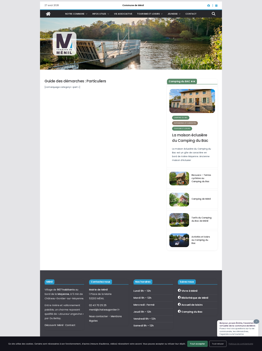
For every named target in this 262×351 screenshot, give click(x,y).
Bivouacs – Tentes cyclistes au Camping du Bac (201, 178)
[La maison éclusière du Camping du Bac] (192, 101)
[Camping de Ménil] (179, 199)
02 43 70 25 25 (97, 305)
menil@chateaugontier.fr (104, 309)
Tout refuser (218, 343)
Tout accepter (197, 343)
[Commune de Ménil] (48, 13)
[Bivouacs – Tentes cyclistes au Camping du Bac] (179, 179)
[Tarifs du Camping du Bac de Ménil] (179, 220)
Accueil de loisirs (192, 305)
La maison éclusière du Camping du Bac (190, 138)
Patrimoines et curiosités (185, 123)
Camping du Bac (191, 312)
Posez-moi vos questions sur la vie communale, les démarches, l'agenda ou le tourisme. (238, 328)
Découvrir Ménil (54, 325)
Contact (190, 13)
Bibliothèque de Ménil (194, 298)
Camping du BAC (181, 117)
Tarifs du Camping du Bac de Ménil (201, 219)
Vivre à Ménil (189, 291)
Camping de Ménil (201, 198)
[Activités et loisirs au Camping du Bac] (179, 240)
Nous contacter (98, 316)
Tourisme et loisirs (182, 128)
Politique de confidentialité (241, 344)
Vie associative (123, 13)
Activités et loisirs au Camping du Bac (200, 240)
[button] (85, 14)
